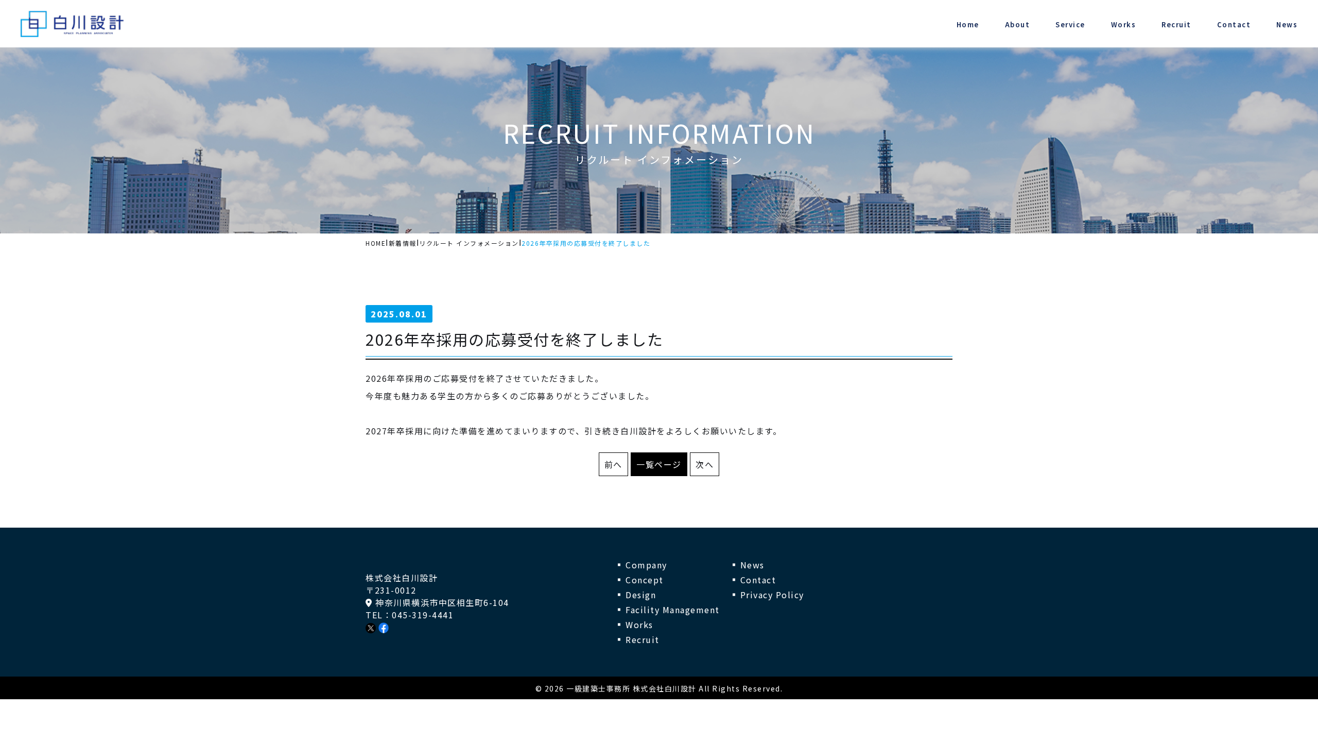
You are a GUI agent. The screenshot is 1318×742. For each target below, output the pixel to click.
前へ (613, 464)
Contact (758, 580)
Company (646, 565)
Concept (645, 580)
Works (639, 624)
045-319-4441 (423, 615)
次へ (705, 464)
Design (641, 594)
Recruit (643, 639)
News (752, 565)
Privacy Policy (772, 594)
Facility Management (673, 609)
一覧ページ (659, 464)
